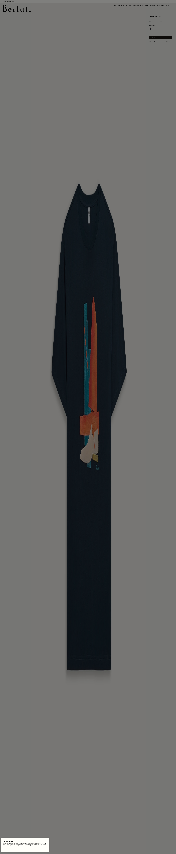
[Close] (47, 839)
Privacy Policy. (36, 845)
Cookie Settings (40, 849)
